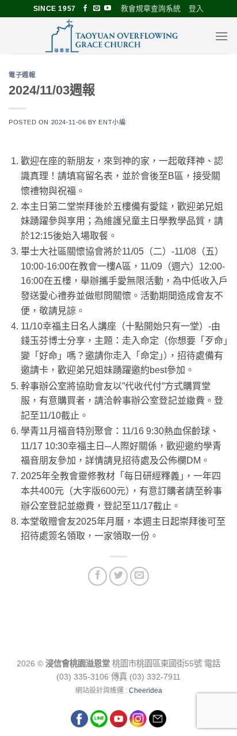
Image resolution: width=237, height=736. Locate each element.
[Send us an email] (96, 9)
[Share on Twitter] (118, 576)
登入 (196, 8)
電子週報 (22, 74)
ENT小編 (111, 122)
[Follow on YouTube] (107, 9)
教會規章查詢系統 (151, 8)
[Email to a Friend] (139, 576)
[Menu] (221, 36)
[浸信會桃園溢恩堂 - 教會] (111, 35)
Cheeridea (145, 690)
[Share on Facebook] (97, 576)
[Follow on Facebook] (85, 9)
